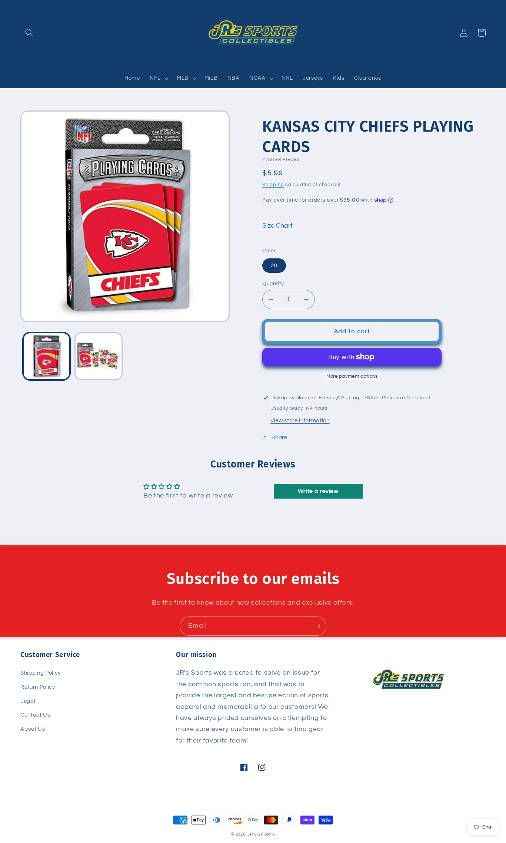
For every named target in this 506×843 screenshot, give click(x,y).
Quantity (273, 283)
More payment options (351, 376)
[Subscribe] (317, 626)
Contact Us (35, 715)
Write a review (318, 491)
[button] (29, 33)
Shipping (273, 184)
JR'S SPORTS (261, 834)
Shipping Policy (40, 673)
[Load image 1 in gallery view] (47, 357)
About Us (32, 729)
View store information (300, 420)
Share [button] (279, 437)
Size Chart (277, 225)
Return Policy (37, 687)
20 (274, 265)
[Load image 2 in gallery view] (98, 357)
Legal (27, 701)
